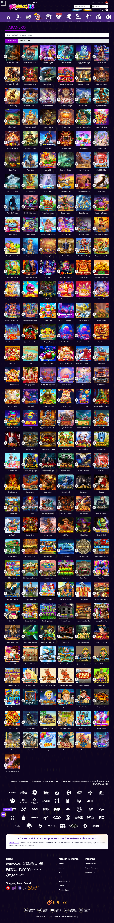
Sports (61, 863)
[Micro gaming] (12, 801)
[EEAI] (34, 809)
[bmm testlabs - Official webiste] (31, 870)
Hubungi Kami (91, 872)
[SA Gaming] (101, 801)
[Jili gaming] (90, 801)
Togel (61, 876)
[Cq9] (57, 817)
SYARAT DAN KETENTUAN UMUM (44, 781)
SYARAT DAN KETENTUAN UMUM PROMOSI (78, 781)
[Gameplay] (23, 801)
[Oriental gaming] (12, 809)
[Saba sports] (34, 792)
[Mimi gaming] (90, 817)
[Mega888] (62, 826)
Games (61, 885)
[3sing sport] (45, 792)
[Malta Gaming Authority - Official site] (16, 876)
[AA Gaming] (68, 809)
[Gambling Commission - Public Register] (31, 865)
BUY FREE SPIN (25, 41)
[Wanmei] (90, 792)
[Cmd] (23, 792)
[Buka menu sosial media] (3, 814)
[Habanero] (23, 817)
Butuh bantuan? (98, 2)
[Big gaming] (57, 801)
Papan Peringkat (91, 868)
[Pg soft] (45, 809)
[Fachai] (101, 817)
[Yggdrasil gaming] (29, 826)
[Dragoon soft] (40, 826)
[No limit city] (18, 826)
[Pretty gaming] (34, 801)
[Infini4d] (84, 826)
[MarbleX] (23, 809)
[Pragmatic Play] (57, 792)
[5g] (90, 809)
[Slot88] (79, 817)
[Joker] (34, 817)
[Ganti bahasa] (106, 2)
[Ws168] (96, 826)
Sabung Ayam (64, 881)
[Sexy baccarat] (101, 792)
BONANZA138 (14, 842)
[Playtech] (79, 792)
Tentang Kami (90, 863)
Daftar (87, 10)
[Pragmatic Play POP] (57, 809)
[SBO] (12, 792)
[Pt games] (79, 809)
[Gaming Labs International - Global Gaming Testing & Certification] (12, 870)
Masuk (77, 10)
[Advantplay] (101, 809)
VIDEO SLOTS (11, 41)
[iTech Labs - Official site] (42, 865)
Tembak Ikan (64, 890)
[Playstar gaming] (45, 817)
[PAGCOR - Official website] (14, 865)
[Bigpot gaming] (79, 801)
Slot (60, 872)
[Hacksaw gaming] (51, 826)
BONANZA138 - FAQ (19, 781)
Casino (61, 868)
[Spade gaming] (12, 817)
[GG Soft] (68, 792)
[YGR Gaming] (73, 826)
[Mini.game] (45, 801)
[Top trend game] (68, 801)
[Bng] (68, 817)
